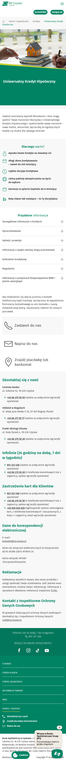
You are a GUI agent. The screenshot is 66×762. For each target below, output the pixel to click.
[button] (21, 755)
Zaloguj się (58, 12)
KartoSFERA (41, 12)
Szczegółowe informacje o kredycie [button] (22, 221)
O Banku (6, 663)
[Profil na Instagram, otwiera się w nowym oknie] (28, 650)
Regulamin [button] (8, 268)
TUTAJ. (54, 590)
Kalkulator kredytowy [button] (14, 259)
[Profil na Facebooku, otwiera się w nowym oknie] (19, 650)
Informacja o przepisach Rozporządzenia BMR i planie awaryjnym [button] (28, 280)
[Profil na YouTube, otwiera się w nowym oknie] (47, 650)
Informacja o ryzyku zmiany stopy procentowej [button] (28, 249)
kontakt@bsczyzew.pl (14, 541)
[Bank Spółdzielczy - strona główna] (12, 4)
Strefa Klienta (9, 672)
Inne (4, 699)
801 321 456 (35, 636)
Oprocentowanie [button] (11, 231)
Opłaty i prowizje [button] (12, 240)
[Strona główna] (3, 21)
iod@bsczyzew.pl (12, 620)
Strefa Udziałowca (12, 681)
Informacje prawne (12, 690)
